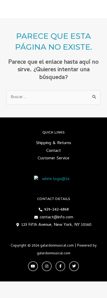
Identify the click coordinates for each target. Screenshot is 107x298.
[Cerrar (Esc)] (67, 286)
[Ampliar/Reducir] (9, 286)
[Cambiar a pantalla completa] (28, 286)
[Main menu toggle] (96, 9)
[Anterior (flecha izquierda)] (9, 294)
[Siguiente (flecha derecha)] (28, 294)
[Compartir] (48, 286)
